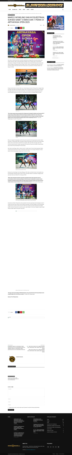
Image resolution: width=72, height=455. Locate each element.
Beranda (9, 13)
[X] (60, 0)
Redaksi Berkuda (12, 25)
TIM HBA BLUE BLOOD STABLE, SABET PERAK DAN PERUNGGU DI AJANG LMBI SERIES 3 (58, 42)
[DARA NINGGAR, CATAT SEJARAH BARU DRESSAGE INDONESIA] (49, 37)
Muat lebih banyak (55, 57)
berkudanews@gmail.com (31, 449)
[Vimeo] (62, 0)
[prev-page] (8, 382)
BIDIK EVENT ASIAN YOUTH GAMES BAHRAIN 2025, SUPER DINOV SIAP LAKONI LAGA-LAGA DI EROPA (36, 350)
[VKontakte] (58, 447)
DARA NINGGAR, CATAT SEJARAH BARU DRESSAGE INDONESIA (57, 36)
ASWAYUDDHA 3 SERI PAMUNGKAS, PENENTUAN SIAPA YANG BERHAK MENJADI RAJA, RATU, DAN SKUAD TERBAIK (19, 421)
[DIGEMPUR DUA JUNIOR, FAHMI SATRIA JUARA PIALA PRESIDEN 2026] (49, 54)
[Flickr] (53, 447)
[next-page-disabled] (10, 382)
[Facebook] (57, 0)
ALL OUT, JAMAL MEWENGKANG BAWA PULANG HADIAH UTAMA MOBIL (58, 48)
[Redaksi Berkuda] (8, 25)
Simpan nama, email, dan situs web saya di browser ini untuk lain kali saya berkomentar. (24, 407)
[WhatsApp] (23, 28)
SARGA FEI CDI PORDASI (14, 13)
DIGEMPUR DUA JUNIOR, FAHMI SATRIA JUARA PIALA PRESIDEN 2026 (58, 53)
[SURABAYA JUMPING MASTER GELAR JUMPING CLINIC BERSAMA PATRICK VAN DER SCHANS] (10, 428)
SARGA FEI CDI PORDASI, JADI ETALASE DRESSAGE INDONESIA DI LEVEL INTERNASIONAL (13, 378)
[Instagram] (59, 0)
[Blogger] (48, 447)
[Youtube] (63, 0)
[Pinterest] (21, 28)
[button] (63, 9)
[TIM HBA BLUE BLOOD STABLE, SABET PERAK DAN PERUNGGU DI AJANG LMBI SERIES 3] (49, 43)
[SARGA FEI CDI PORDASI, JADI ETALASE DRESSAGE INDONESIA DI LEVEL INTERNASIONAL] (13, 373)
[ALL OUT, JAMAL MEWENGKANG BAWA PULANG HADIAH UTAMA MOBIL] (49, 48)
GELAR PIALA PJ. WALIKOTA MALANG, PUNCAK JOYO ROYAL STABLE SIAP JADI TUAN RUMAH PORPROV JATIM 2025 (55, 68)
